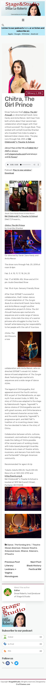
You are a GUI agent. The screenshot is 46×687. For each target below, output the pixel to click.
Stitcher (26, 34)
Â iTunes (13, 157)
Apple (10, 34)
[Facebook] (8, 663)
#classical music (12, 551)
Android (34, 34)
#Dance (24, 551)
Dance (10, 545)
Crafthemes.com (23, 684)
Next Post (36, 562)
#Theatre (9, 554)
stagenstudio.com (17, 154)
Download (9, 173)
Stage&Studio (14, 682)
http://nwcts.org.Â (14, 476)
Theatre (36, 545)
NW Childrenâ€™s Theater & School (21, 216)
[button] (23, 20)
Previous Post (12, 562)
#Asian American (13, 548)
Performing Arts (23, 545)
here (26, 28)
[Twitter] (16, 663)
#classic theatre (29, 548)
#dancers (33, 551)
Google (17, 34)
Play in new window (22, 170)
